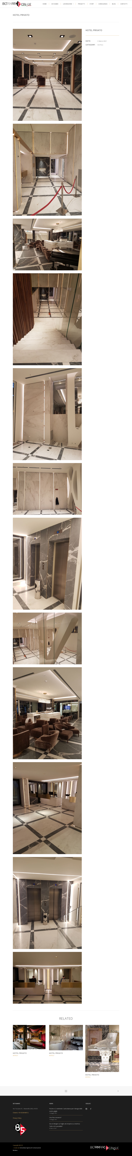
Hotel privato (20, 1053)
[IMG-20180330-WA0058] (47, 638)
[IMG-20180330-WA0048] (47, 244)
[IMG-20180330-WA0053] (47, 489)
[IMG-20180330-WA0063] (47, 169)
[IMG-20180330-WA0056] (47, 563)
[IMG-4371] (47, 978)
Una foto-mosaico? (55, 1117)
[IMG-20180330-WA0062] (47, 903)
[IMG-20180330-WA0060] (47, 808)
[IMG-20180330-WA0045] (47, 75)
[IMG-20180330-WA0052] (47, 414)
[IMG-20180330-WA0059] (47, 713)
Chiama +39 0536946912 (21, 1113)
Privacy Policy (17, 1118)
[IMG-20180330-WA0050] (47, 319)
